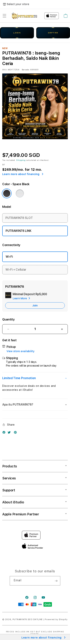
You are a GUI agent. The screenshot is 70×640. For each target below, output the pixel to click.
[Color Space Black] (6, 193)
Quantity (8, 319)
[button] (4, 15)
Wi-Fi (9, 256)
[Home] (24, 15)
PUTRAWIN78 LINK (18, 231)
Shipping (21, 160)
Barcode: (25, 69)
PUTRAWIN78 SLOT (19, 218)
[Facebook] (4, 433)
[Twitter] (10, 433)
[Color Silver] (20, 193)
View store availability (21, 351)
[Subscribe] (56, 580)
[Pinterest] (16, 433)
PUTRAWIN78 (20, 619)
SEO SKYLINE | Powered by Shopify (47, 619)
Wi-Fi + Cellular (15, 269)
